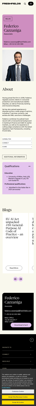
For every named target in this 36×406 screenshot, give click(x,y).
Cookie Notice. (6, 387)
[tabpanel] (18, 243)
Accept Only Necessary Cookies (18, 397)
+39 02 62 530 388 (16, 44)
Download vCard (21, 325)
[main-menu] (31, 4)
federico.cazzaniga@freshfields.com (17, 42)
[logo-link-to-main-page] (11, 4)
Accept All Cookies (18, 402)
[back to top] (32, 340)
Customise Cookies (18, 391)
